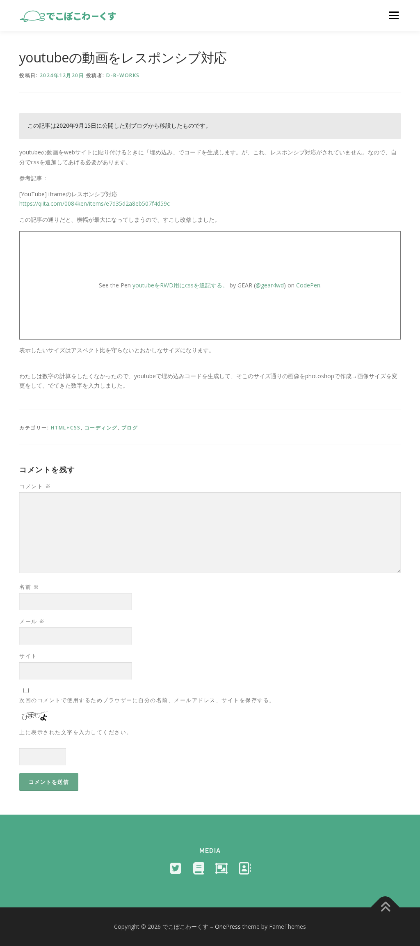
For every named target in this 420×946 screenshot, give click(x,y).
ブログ (129, 427)
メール (32, 621)
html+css (66, 427)
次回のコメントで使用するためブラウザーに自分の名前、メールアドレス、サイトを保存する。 (147, 700)
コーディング (101, 427)
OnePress (228, 926)
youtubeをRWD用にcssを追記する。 (180, 285)
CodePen (308, 285)
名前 (29, 586)
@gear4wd (270, 285)
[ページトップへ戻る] (385, 907)
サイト (28, 655)
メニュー (393, 15)
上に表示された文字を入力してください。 (75, 732)
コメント (35, 486)
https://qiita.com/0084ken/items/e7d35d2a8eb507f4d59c (94, 203)
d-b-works (123, 75)
